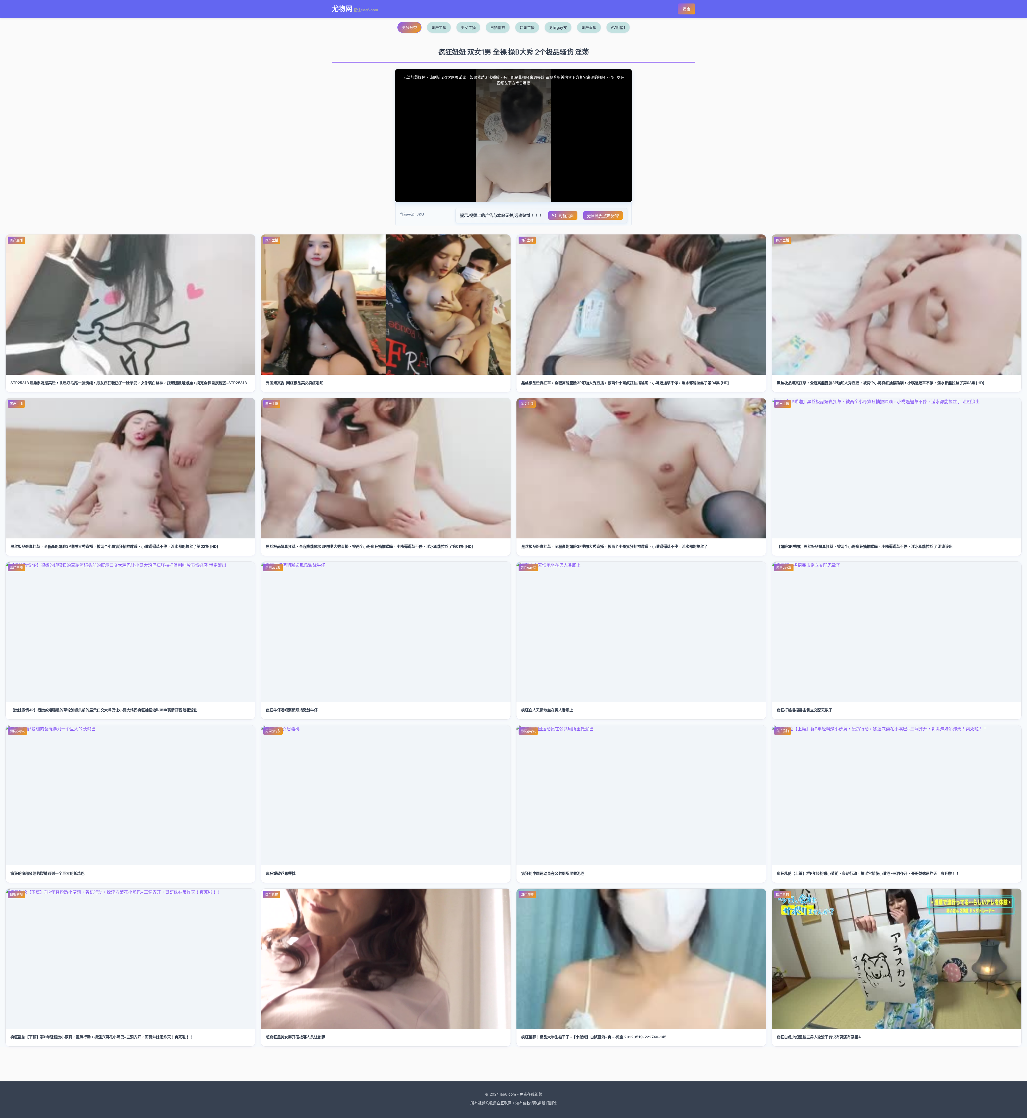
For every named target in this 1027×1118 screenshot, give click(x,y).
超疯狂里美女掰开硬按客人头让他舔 (295, 1037)
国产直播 (588, 27)
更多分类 (409, 27)
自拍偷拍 (497, 27)
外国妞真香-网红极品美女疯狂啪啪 (294, 382)
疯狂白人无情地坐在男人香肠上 (547, 710)
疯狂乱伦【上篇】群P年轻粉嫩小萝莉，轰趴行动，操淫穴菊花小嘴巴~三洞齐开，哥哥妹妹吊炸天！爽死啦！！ (868, 873)
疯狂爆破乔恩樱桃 (281, 873)
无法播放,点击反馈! (603, 216)
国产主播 (438, 27)
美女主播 (468, 27)
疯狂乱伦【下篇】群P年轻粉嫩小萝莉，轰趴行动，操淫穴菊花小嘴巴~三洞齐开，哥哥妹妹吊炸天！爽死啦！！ (101, 1037)
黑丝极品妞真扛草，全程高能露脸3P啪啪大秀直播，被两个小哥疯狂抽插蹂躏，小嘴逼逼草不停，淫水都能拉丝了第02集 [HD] (114, 546)
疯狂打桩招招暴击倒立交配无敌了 (804, 710)
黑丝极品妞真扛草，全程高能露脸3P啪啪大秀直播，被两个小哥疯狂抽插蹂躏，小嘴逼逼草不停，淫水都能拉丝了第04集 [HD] (625, 382)
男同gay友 (558, 27)
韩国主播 (527, 27)
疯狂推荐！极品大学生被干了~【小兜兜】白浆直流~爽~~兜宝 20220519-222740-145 (593, 1037)
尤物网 (342, 9)
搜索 (687, 9)
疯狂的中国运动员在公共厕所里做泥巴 (552, 873)
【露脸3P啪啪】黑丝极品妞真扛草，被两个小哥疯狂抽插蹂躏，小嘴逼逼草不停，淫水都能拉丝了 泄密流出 (865, 546)
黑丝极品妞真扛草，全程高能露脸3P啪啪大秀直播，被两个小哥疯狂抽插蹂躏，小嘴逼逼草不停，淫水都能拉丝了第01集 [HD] (369, 546)
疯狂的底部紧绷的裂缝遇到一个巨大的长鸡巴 (47, 873)
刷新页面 (566, 216)
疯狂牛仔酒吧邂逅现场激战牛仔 (292, 710)
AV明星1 (618, 27)
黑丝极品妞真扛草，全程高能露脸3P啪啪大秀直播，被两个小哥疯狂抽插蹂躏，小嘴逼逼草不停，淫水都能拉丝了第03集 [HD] (880, 382)
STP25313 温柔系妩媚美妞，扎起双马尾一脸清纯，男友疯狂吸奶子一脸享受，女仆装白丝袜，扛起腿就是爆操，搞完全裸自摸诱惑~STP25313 (128, 382)
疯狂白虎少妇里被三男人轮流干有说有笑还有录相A (819, 1037)
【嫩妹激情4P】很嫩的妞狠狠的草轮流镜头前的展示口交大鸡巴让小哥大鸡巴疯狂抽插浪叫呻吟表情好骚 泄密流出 (104, 710)
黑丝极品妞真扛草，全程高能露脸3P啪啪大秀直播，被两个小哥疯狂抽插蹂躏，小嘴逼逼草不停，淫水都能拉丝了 (614, 546)
